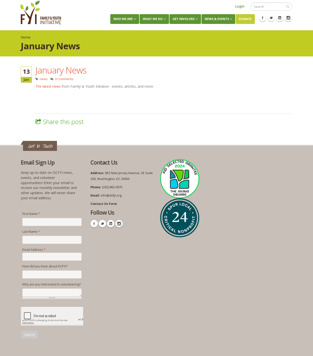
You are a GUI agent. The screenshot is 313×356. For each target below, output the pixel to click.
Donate (245, 19)
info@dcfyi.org (111, 195)
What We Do (153, 19)
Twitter (271, 17)
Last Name (31, 232)
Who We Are (123, 19)
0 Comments (64, 79)
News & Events (217, 19)
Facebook (262, 17)
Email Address (33, 250)
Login (240, 6)
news (44, 79)
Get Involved (184, 19)
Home (26, 37)
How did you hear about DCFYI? (44, 266)
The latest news (48, 86)
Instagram (288, 17)
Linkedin (279, 17)
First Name (31, 214)
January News (61, 70)
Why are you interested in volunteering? (51, 284)
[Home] (40, 12)
